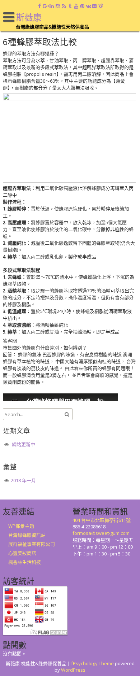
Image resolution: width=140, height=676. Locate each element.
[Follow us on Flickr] (95, 6)
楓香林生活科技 (24, 562)
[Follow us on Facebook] (40, 6)
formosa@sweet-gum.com (101, 533)
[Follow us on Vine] (101, 6)
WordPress (73, 670)
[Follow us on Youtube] (76, 6)
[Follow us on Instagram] (58, 6)
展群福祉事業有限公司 (31, 544)
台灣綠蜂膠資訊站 (27, 535)
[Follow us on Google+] (46, 6)
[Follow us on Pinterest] (82, 6)
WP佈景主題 (21, 526)
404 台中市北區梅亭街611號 (102, 520)
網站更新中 (23, 444)
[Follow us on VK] (88, 6)
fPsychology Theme (92, 663)
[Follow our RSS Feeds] (64, 6)
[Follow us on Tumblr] (70, 6)
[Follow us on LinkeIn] (52, 6)
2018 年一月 (23, 480)
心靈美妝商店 (22, 553)
